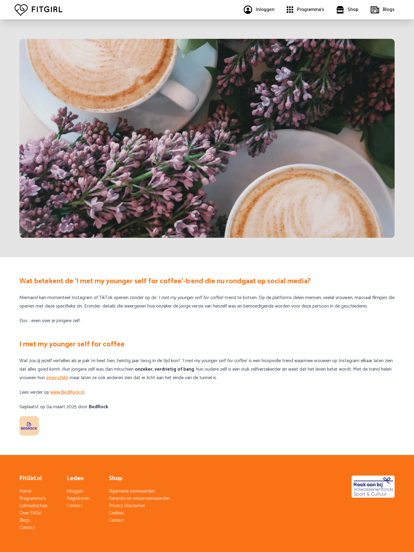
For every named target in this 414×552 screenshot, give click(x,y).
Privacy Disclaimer (127, 506)
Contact (27, 527)
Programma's (32, 498)
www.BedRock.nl (67, 392)
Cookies (116, 513)
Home (25, 491)
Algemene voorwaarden (132, 491)
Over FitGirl (30, 513)
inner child (56, 378)
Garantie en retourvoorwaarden (139, 498)
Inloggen (75, 491)
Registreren (78, 498)
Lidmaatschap (33, 506)
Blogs (24, 520)
